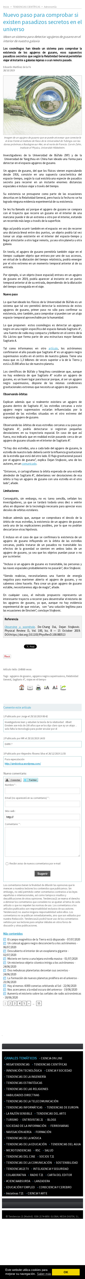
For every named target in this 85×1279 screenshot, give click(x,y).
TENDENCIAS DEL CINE (20, 1156)
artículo (53, 348)
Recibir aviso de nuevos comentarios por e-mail (34, 863)
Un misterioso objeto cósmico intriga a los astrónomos (40, 962)
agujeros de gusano (20, 676)
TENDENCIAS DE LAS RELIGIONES (27, 1089)
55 (39, 1003)
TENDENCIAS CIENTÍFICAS (26, 7)
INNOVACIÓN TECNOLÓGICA (24, 1070)
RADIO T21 (36, 1175)
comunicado (29, 463)
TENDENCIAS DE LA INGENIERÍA (26, 1077)
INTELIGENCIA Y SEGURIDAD (50, 1169)
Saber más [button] (44, 1273)
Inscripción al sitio (14, 1250)
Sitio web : (10, 811)
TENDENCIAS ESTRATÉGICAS (24, 1083)
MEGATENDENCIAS (18, 1064)
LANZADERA (42, 1181)
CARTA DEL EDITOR (59, 1175)
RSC (38, 1150)
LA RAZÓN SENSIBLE (19, 1113)
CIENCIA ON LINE (51, 1058)
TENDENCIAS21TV (17, 1169)
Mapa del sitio (11, 1245)
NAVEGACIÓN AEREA (18, 1132)
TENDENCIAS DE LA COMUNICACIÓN (29, 1163)
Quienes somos (12, 1227)
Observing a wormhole (20, 627)
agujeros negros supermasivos (48, 676)
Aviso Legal (10, 1233)
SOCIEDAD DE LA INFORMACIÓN (26, 1126)
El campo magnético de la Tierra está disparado (36, 939)
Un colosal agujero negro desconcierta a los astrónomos (41, 943)
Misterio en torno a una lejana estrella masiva (34, 958)
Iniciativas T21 (15, 1193)
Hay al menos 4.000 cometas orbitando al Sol (34, 986)
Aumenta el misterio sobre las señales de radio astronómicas (44, 993)
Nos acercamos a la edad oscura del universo (34, 989)
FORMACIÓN (43, 1132)
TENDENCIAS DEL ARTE (51, 1113)
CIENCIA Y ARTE (37, 1193)
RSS (6, 1256)
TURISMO (12, 1120)
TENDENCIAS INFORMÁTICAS (24, 1107)
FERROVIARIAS (59, 1126)
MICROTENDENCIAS (18, 1150)
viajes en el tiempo (36, 679)
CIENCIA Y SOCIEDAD (58, 1070)
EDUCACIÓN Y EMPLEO (20, 1187)
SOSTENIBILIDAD (66, 1163)
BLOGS (51, 1120)
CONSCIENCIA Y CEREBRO (55, 1187)
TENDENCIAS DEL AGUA (65, 1144)
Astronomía (50, 7)
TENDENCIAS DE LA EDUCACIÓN (26, 1144)
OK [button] (66, 1272)
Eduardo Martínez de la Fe (17, 67)
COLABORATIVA (16, 1175)
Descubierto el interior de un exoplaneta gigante (37, 951)
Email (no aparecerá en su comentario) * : (27, 798)
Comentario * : (13, 824)
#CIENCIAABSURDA (18, 1181)
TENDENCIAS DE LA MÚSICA (23, 1138)
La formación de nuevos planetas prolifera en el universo (42, 978)
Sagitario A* (19, 679)
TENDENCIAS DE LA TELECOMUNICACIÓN (32, 1101)
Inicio (6, 7)
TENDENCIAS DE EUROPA (62, 1107)
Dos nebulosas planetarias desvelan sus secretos (37, 970)
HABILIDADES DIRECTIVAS (22, 1095)
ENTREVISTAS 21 (32, 1120)
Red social (9, 1262)
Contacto (9, 1239)
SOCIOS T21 (46, 1156)
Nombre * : (10, 785)
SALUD (48, 1150)
